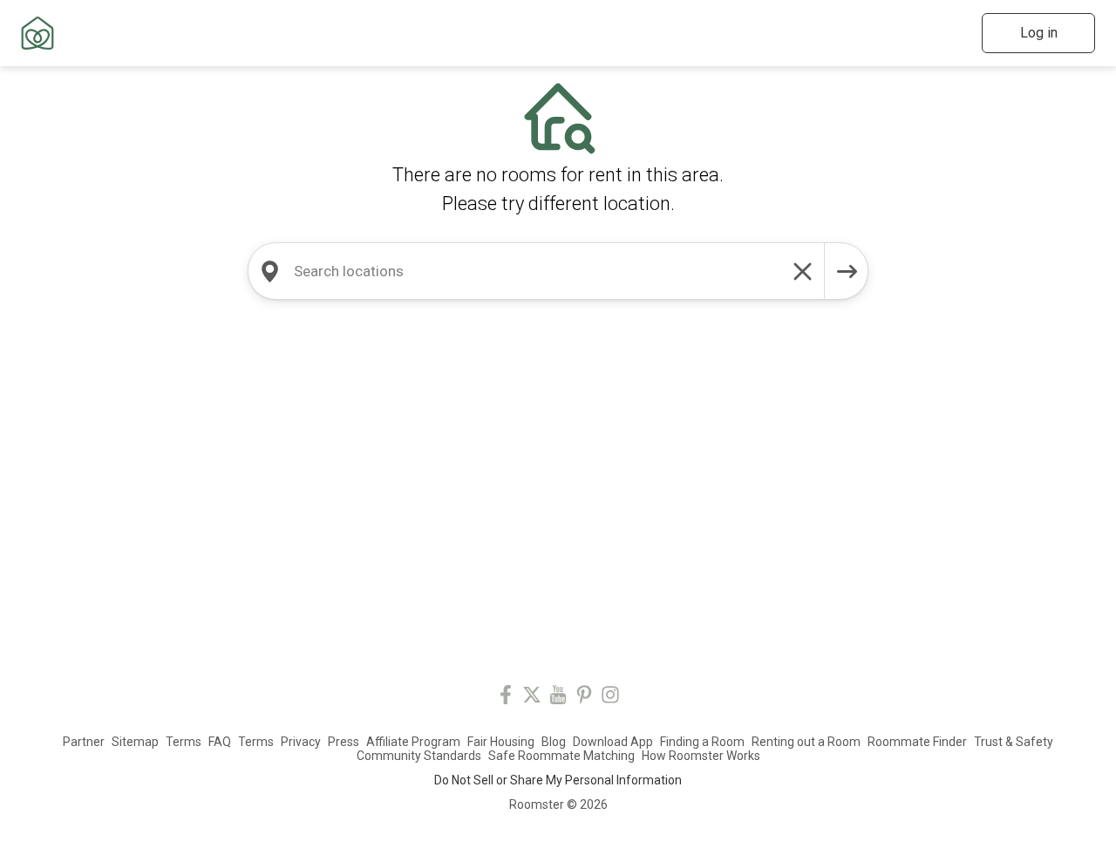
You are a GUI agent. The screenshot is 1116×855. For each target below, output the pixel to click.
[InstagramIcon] (610, 698)
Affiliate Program (413, 742)
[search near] (269, 271)
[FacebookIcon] (506, 698)
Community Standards (419, 756)
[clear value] (803, 271)
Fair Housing (500, 742)
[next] (846, 271)
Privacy (301, 742)
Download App (613, 742)
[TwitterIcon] (532, 698)
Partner (84, 742)
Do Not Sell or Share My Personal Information (558, 780)
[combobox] (536, 271)
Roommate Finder (917, 742)
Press (343, 742)
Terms (183, 742)
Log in (1039, 32)
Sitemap (135, 742)
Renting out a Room (806, 742)
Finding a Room (702, 742)
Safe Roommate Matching (561, 756)
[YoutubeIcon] (558, 698)
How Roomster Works (701, 756)
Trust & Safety (1013, 742)
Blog (553, 742)
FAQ (219, 742)
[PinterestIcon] (584, 698)
